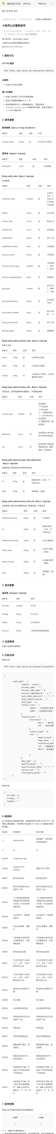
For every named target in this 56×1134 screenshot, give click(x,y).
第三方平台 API (9, 11)
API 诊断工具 (37, 824)
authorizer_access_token (16, 107)
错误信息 (34, 614)
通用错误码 (45, 821)
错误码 (33, 605)
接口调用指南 (31, 34)
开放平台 (41, 3)
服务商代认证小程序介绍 (12, 47)
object (21, 166)
